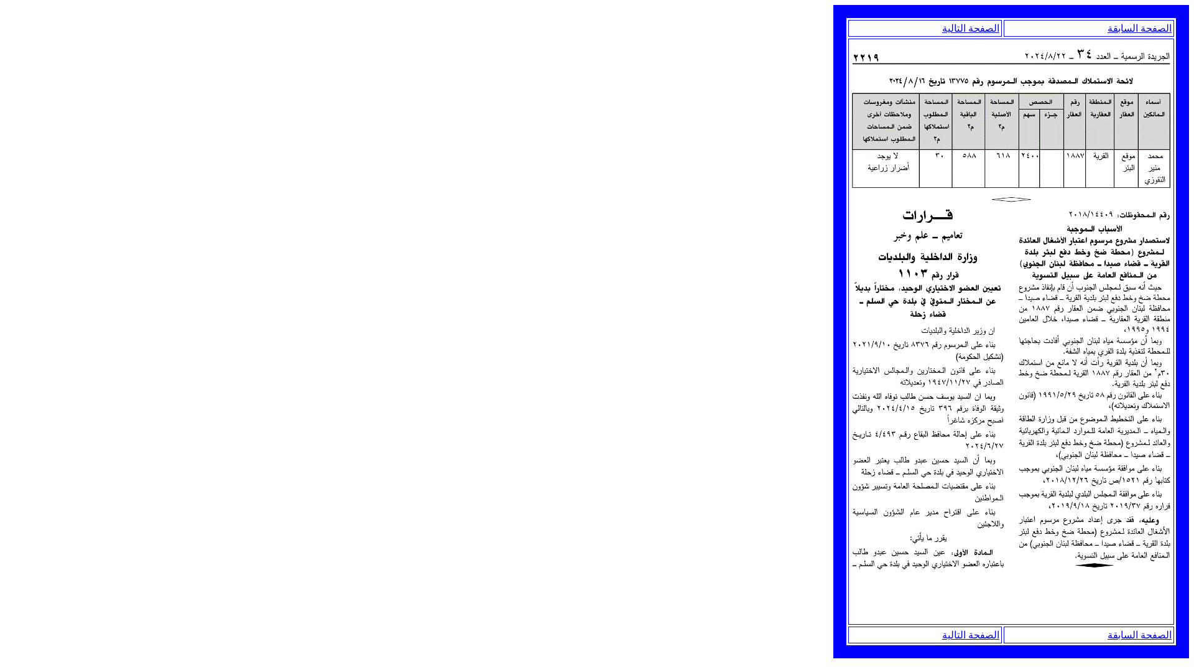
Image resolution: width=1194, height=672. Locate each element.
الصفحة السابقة (1140, 28)
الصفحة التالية (970, 28)
